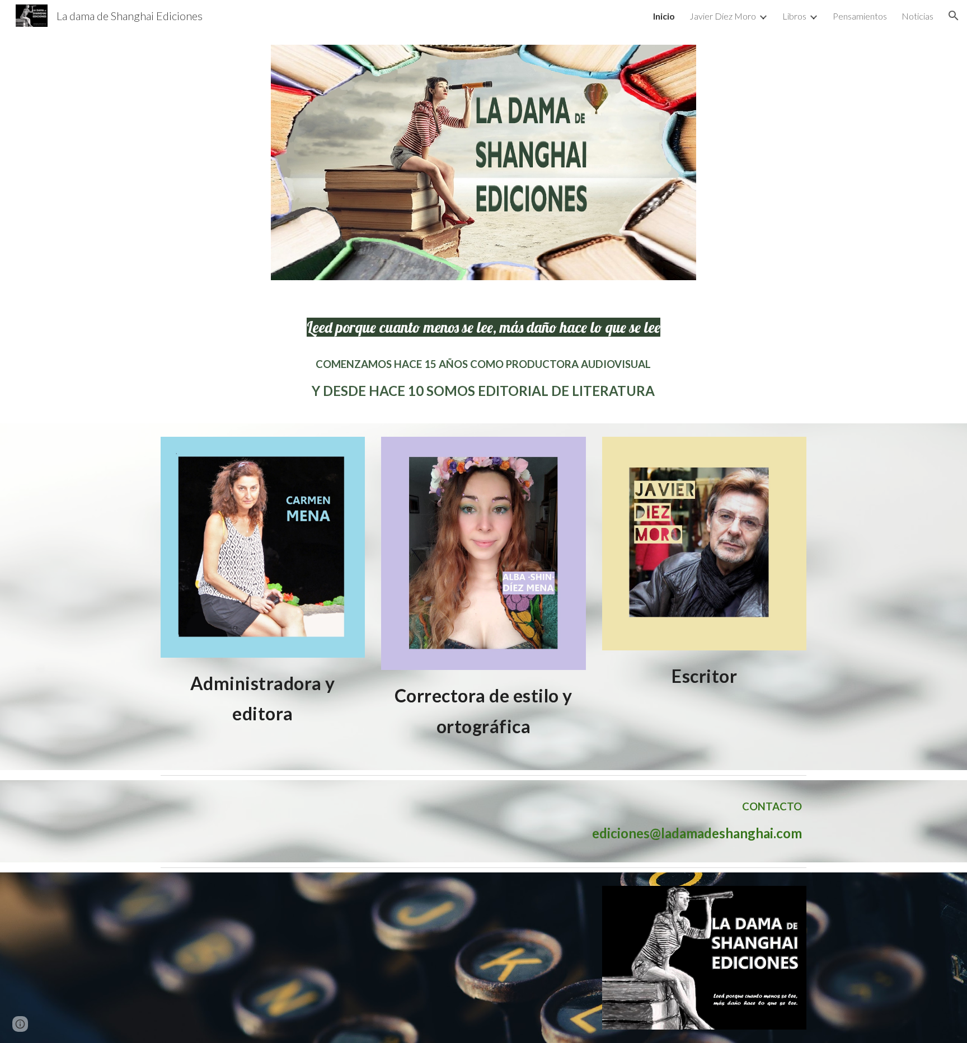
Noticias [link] (917, 16)
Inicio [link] (664, 16)
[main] (483, 327)
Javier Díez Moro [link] (722, 16)
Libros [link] (794, 16)
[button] (953, 15)
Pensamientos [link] (860, 16)
